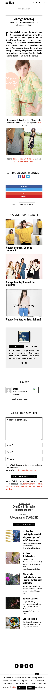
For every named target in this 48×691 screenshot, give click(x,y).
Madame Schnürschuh (29, 555)
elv (31, 25)
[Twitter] (36, 2)
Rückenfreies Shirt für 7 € (23, 159)
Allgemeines (20, 25)
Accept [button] (21, 688)
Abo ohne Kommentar (27, 470)
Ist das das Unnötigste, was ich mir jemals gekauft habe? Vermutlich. (32, 536)
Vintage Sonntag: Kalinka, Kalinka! (23, 319)
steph (15, 389)
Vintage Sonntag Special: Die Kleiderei (20, 283)
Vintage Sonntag (27, 204)
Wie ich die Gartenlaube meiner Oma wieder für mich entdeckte (32, 579)
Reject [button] (30, 688)
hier (39, 123)
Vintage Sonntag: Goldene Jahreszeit (19, 249)
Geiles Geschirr (30, 618)
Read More (40, 687)
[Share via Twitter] (28, 176)
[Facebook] (33, 2)
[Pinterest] (39, 2)
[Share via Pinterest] (23, 176)
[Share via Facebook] (19, 176)
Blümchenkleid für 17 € (24, 161)
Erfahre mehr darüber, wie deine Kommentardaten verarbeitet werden (24, 486)
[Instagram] (42, 2)
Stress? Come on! (31, 598)
